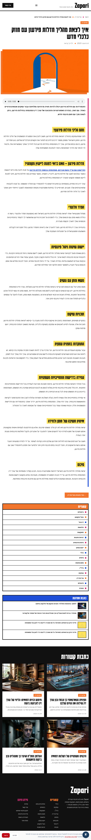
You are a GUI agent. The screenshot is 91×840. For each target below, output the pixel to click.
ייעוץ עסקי (41, 821)
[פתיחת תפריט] (36, 5)
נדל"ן (56, 811)
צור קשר (25, 807)
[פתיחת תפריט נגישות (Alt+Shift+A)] (85, 834)
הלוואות (42, 817)
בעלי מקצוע (41, 824)
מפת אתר (25, 821)
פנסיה (56, 827)
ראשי (87, 17)
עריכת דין (78, 17)
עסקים (56, 807)
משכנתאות (41, 814)
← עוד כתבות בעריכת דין (77, 495)
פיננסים (55, 821)
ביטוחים (42, 807)
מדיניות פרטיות (23, 814)
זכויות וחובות (41, 827)
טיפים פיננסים (40, 804)
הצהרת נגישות (23, 817)
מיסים (56, 817)
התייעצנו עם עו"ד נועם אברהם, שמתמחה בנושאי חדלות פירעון (57, 170)
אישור (6, 835)
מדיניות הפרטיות (71, 836)
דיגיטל (56, 824)
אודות (26, 804)
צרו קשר (8, 5)
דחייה (15, 835)
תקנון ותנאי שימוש (22, 811)
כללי (56, 804)
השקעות (42, 811)
